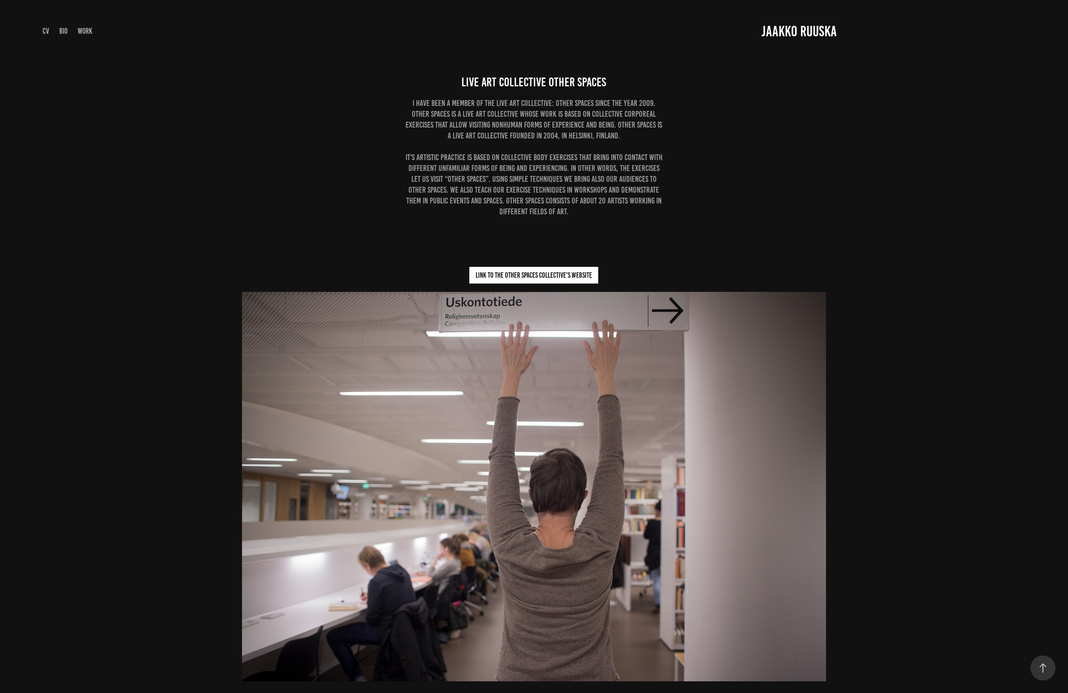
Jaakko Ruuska (799, 31)
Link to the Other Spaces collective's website (534, 275)
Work (85, 31)
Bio (63, 31)
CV (46, 31)
